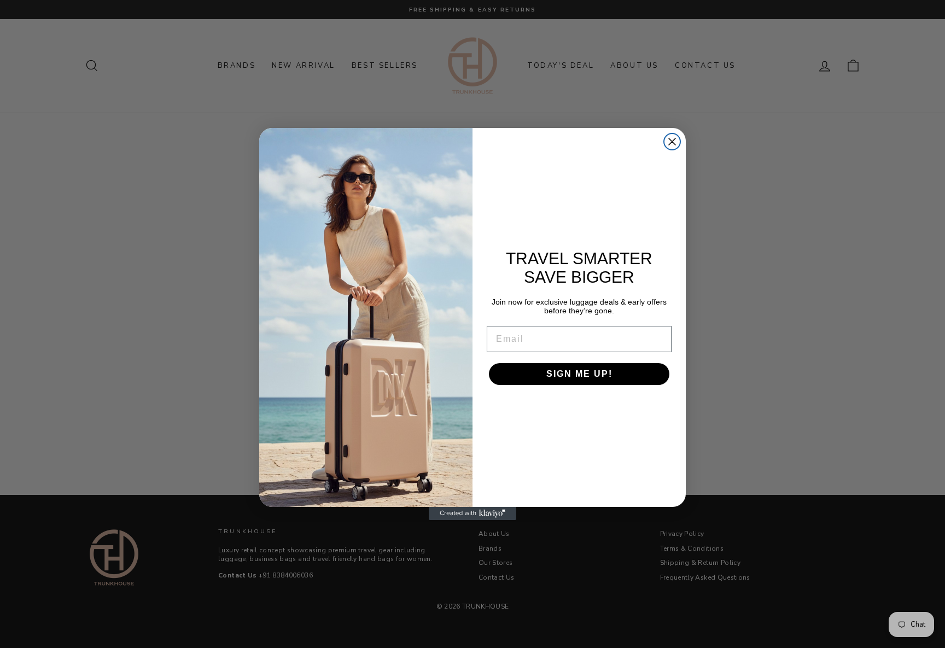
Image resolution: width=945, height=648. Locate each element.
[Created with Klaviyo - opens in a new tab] (472, 513)
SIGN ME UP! (579, 373)
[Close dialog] (672, 141)
